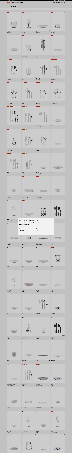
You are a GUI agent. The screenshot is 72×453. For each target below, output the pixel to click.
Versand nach (21, 228)
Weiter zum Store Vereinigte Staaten (24, 224)
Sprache (37, 228)
